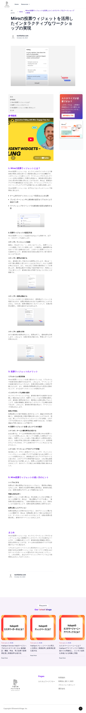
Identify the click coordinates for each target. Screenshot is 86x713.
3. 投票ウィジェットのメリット (19, 105)
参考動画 (12, 100)
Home (17, 4)
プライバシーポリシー (66, 685)
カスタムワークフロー (46, 681)
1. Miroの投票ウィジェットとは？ (20, 102)
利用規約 (61, 677)
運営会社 (61, 689)
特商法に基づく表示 (65, 681)
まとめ (12, 110)
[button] (25, 4)
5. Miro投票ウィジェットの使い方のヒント (23, 108)
